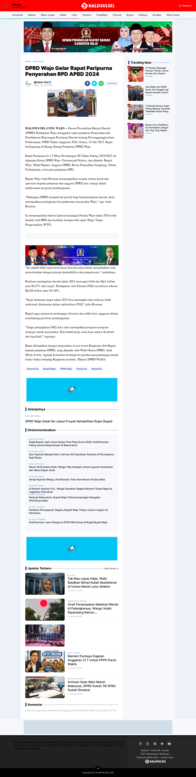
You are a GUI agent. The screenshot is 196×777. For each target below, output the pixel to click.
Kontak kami (167, 757)
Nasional (117, 14)
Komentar (112, 83)
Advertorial (17, 14)
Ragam (129, 14)
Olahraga (143, 14)
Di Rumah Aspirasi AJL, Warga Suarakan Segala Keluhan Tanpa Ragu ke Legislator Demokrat (70, 490)
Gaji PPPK (74, 653)
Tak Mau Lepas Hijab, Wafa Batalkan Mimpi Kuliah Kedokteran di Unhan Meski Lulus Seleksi (92, 582)
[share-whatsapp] (101, 83)
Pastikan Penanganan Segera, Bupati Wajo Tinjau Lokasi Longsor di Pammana (68, 511)
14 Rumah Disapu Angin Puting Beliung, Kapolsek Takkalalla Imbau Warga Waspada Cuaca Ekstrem (157, 108)
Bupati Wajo (49, 368)
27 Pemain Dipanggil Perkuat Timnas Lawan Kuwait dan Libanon (156, 71)
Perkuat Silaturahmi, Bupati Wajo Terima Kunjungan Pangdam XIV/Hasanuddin (64, 499)
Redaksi (145, 750)
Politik (63, 14)
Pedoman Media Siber (148, 757)
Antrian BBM (76, 679)
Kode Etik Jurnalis (160, 750)
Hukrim (32, 14)
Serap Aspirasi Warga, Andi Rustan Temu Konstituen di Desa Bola (67, 479)
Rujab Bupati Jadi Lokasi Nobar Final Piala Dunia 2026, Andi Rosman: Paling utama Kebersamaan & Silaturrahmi (69, 443)
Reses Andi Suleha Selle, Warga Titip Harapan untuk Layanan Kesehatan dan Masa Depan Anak (71, 468)
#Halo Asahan (48, 14)
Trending (187, 5)
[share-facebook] (87, 83)
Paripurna (82, 368)
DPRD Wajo (66, 368)
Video (74, 14)
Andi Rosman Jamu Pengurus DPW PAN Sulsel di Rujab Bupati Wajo (68, 522)
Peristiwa (87, 14)
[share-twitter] (94, 83)
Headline (157, 14)
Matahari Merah (78, 601)
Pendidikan (102, 14)
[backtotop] (98, 769)
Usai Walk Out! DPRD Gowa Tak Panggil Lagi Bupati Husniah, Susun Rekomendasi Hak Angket (156, 90)
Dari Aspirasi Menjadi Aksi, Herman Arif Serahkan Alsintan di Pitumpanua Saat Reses (71, 456)
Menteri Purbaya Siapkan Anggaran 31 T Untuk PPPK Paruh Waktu (92, 660)
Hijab (72, 575)
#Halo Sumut (173, 14)
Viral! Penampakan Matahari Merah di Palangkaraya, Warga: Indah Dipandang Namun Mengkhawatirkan (93, 608)
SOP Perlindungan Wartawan (154, 754)
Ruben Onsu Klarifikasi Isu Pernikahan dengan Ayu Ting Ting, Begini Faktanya (156, 127)
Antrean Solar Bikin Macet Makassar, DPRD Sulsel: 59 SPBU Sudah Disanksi (92, 686)
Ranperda (97, 368)
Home (28, 61)
